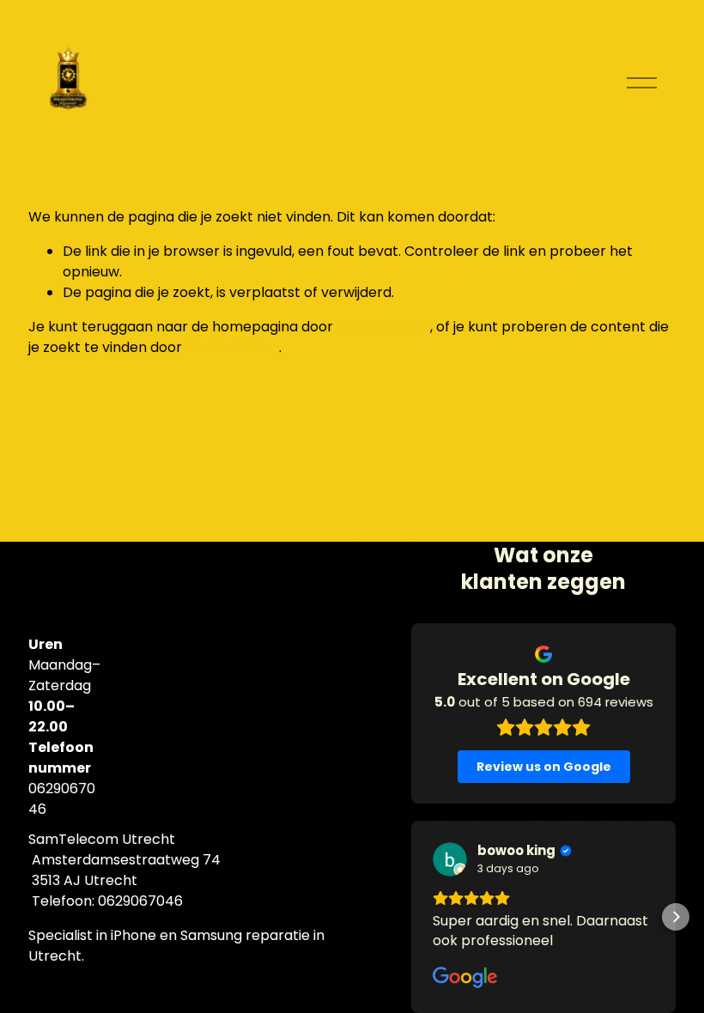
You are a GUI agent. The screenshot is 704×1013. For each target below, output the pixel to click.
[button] (411, 917)
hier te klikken (383, 327)
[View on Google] (450, 859)
